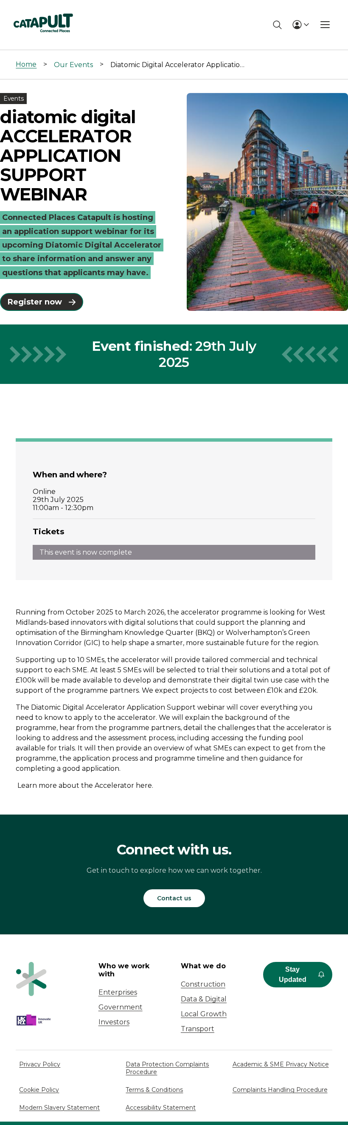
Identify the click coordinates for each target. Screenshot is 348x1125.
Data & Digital (204, 999)
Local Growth (204, 1014)
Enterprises (117, 992)
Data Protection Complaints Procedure (167, 1068)
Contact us (174, 898)
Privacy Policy (39, 1064)
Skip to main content (41, 10)
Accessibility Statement (161, 1107)
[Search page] (277, 25)
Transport (197, 1029)
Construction (203, 984)
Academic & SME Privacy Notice (281, 1064)
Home (26, 64)
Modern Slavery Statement (59, 1107)
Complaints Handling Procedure (280, 1090)
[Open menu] (325, 24)
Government (120, 1007)
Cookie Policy (39, 1090)
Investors (113, 1022)
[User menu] (300, 24)
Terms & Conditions (154, 1090)
